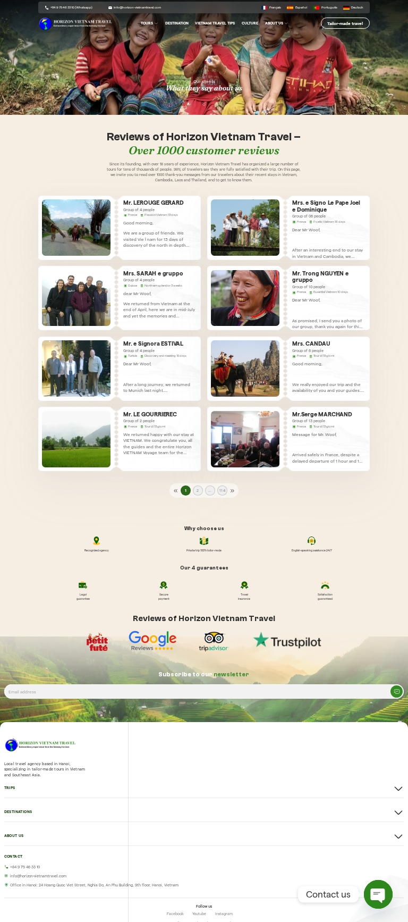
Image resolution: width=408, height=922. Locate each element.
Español (301, 7)
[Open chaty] (378, 894)
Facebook (175, 914)
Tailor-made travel (345, 23)
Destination (177, 23)
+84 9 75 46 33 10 (25, 867)
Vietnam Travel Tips (215, 23)
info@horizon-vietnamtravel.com (137, 7)
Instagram (224, 914)
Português (329, 7)
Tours (147, 23)
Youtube (199, 914)
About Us (274, 23)
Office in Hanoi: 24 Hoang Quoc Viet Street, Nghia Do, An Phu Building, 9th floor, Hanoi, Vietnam (94, 885)
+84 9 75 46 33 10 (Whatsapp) (71, 7)
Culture (250, 23)
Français (275, 7)
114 (222, 490)
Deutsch (357, 7)
